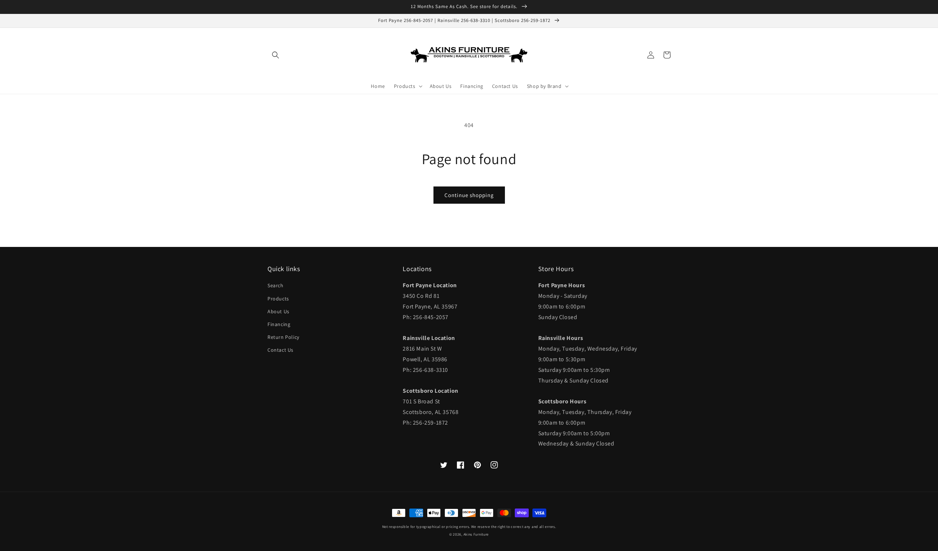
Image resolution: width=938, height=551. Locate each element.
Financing (278, 324)
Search (275, 285)
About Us (278, 311)
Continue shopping (469, 195)
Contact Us (280, 350)
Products (278, 298)
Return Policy (283, 337)
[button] (275, 55)
